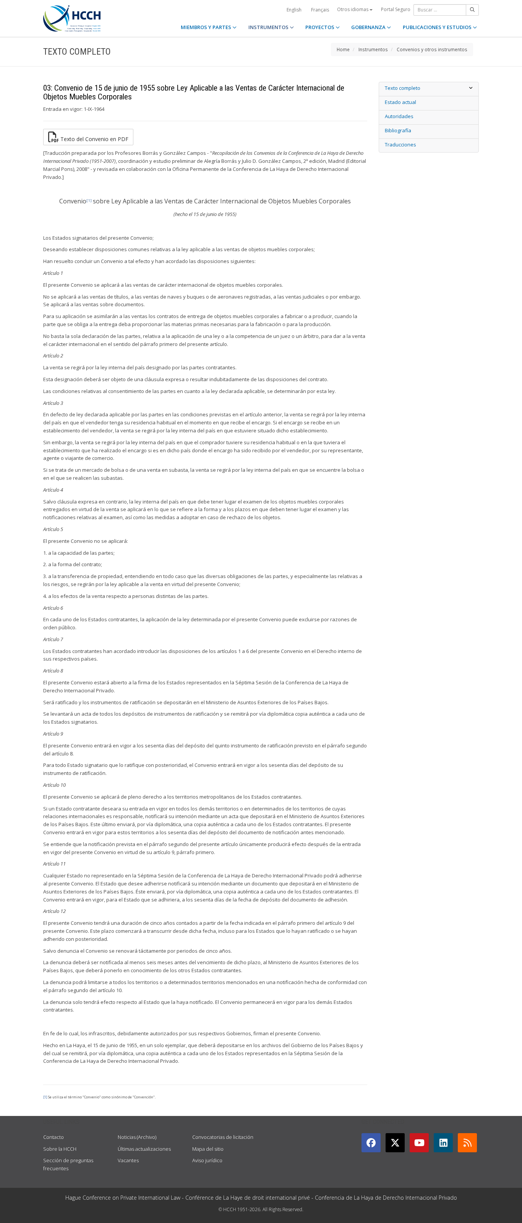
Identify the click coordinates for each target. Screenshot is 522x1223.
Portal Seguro (395, 9)
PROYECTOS (320, 27)
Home (343, 49)
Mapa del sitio (208, 1148)
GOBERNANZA (369, 27)
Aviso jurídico (207, 1160)
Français (320, 9)
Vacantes (128, 1160)
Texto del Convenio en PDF (93, 138)
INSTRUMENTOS (269, 27)
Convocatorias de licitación (222, 1137)
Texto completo (402, 87)
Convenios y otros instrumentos (432, 49)
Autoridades (399, 116)
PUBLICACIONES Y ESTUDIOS (438, 27)
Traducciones (400, 144)
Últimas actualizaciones (144, 1148)
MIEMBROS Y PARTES (206, 27)
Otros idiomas (353, 9)
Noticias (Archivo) (137, 1137)
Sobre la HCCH (59, 1148)
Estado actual (400, 102)
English (294, 9)
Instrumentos (373, 49)
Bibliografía (398, 130)
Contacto (53, 1137)
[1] (45, 1097)
